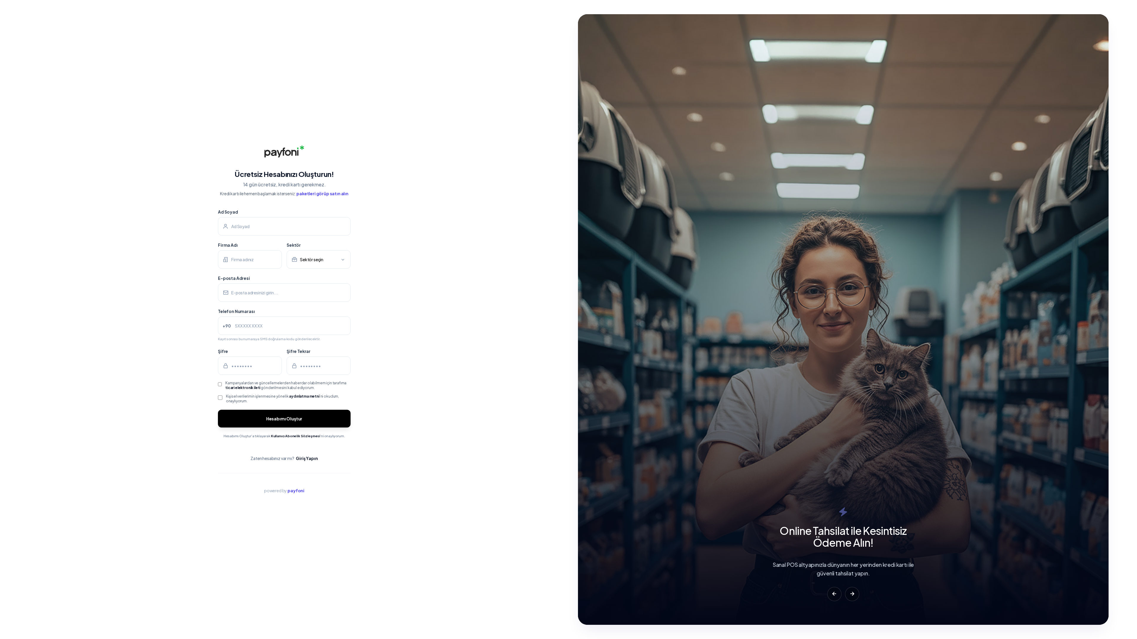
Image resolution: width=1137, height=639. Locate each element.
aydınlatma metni (304, 396)
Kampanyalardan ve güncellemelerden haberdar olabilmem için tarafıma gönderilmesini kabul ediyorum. (285, 385)
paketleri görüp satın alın (322, 193)
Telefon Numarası (236, 311)
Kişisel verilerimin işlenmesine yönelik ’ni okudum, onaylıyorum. (282, 399)
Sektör (294, 245)
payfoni (296, 490)
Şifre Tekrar (299, 351)
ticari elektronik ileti (242, 387)
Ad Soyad (228, 211)
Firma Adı (228, 245)
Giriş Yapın (307, 458)
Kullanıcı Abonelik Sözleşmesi (295, 436)
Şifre (223, 351)
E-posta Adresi (234, 278)
